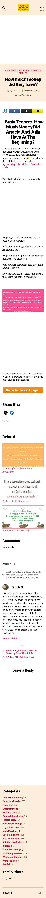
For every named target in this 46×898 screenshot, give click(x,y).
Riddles (23, 73)
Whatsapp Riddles (12, 857)
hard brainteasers (13, 575)
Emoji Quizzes (9, 805)
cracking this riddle (16, 164)
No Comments (25, 95)
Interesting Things (12, 823)
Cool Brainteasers (15, 70)
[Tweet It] (26, 111)
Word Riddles (9, 860)
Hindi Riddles (9, 820)
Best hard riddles (13, 572)
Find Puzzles (9, 812)
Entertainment (10, 808)
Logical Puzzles (10, 827)
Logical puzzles (31, 577)
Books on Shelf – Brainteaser (16, 501)
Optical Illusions (10, 834)
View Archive (9, 638)
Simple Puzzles (10, 849)
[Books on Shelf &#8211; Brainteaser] (23, 487)
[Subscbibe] (37, 111)
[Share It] (14, 111)
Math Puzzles (33, 70)
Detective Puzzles (11, 801)
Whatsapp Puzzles (12, 853)
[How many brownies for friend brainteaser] (23, 455)
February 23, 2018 (31, 91)
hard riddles (27, 575)
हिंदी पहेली (6, 864)
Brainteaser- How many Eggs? (16, 530)
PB (11, 893)
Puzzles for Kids (10, 838)
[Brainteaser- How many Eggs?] (23, 517)
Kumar (15, 91)
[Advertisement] (23, 39)
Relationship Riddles (13, 842)
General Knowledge (12, 816)
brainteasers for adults (31, 572)
